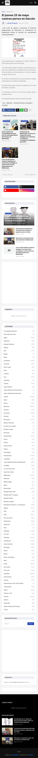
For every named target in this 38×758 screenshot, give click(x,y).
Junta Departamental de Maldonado (19, 462)
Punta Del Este (19, 544)
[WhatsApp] (22, 110)
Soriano (19, 580)
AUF (19, 350)
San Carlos (19, 567)
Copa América (19, 387)
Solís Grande (19, 577)
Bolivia (19, 354)
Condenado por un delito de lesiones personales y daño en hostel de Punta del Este (23, 720)
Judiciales (19, 459)
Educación (19, 419)
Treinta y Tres (19, 593)
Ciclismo (19, 373)
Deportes (19, 406)
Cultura (19, 396)
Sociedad (4, 105)
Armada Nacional (19, 344)
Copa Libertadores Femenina (19, 393)
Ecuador (19, 416)
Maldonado (9, 11)
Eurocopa (19, 432)
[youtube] (11, 190)
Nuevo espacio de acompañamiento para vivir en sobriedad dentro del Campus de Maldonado (10, 135)
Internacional (19, 455)
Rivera (19, 550)
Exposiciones (19, 436)
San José (19, 570)
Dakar (19, 400)
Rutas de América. (19, 557)
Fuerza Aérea (19, 445)
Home (19, 751)
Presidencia (19, 541)
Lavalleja (19, 465)
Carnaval (19, 364)
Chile (19, 370)
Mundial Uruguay (19, 501)
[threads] (11, 194)
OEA (19, 511)
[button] (2, 2)
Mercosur (19, 478)
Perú (19, 527)
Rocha (19, 554)
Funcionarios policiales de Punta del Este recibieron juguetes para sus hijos (24, 230)
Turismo (19, 596)
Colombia (19, 380)
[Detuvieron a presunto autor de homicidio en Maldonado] (9, 240)
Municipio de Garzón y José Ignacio (23, 103)
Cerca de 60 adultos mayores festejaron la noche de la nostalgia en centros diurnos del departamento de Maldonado (9, 164)
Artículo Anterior (7, 174)
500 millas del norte (19, 334)
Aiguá (19, 337)
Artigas (19, 347)
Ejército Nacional (19, 423)
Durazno (19, 409)
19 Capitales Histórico (19, 331)
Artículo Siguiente (30, 174)
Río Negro (19, 547)
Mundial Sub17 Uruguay (19, 495)
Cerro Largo (19, 367)
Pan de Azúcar (19, 518)
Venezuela (19, 603)
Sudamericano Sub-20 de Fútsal (19, 583)
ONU (19, 514)
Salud (19, 563)
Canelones (19, 360)
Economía (19, 413)
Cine (19, 377)
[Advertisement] (19, 283)
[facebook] (11, 186)
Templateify (15, 755)
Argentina (19, 341)
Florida (19, 442)
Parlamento (19, 521)
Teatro (19, 590)
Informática (19, 452)
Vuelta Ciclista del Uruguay (19, 606)
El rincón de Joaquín (19, 426)
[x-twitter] (26, 186)
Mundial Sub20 (19, 498)
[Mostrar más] (30, 110)
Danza (19, 403)
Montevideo (19, 488)
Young (19, 609)
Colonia (19, 383)
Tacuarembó (19, 586)
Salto (19, 560)
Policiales (19, 537)
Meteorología (19, 482)
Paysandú (19, 524)
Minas (19, 485)
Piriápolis (19, 531)
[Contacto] (26, 194)
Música (19, 508)
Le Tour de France (19, 468)
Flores (19, 439)
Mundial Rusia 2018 (19, 491)
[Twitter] (17, 110)
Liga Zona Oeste (19, 472)
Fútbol (19, 449)
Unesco (19, 599)
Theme (31, 755)
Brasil (19, 357)
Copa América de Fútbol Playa (19, 390)
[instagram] (26, 190)
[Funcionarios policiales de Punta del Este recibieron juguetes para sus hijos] (9, 231)
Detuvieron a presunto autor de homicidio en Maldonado (25, 238)
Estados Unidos (19, 429)
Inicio (3, 11)
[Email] (26, 110)
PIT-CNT (19, 534)
